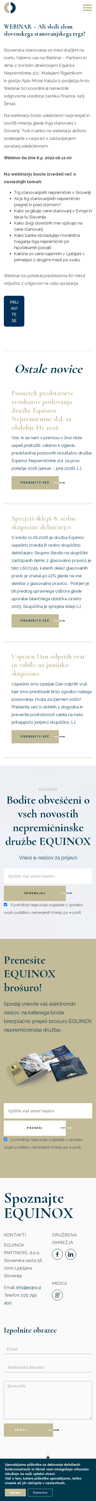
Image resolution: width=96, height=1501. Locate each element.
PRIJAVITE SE (14, 311)
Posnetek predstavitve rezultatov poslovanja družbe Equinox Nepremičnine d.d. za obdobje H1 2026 (43, 410)
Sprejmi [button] (15, 1493)
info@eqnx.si (28, 1287)
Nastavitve (40, 1493)
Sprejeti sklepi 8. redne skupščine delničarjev (44, 522)
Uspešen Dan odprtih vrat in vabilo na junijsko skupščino (48, 665)
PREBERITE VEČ (35, 482)
